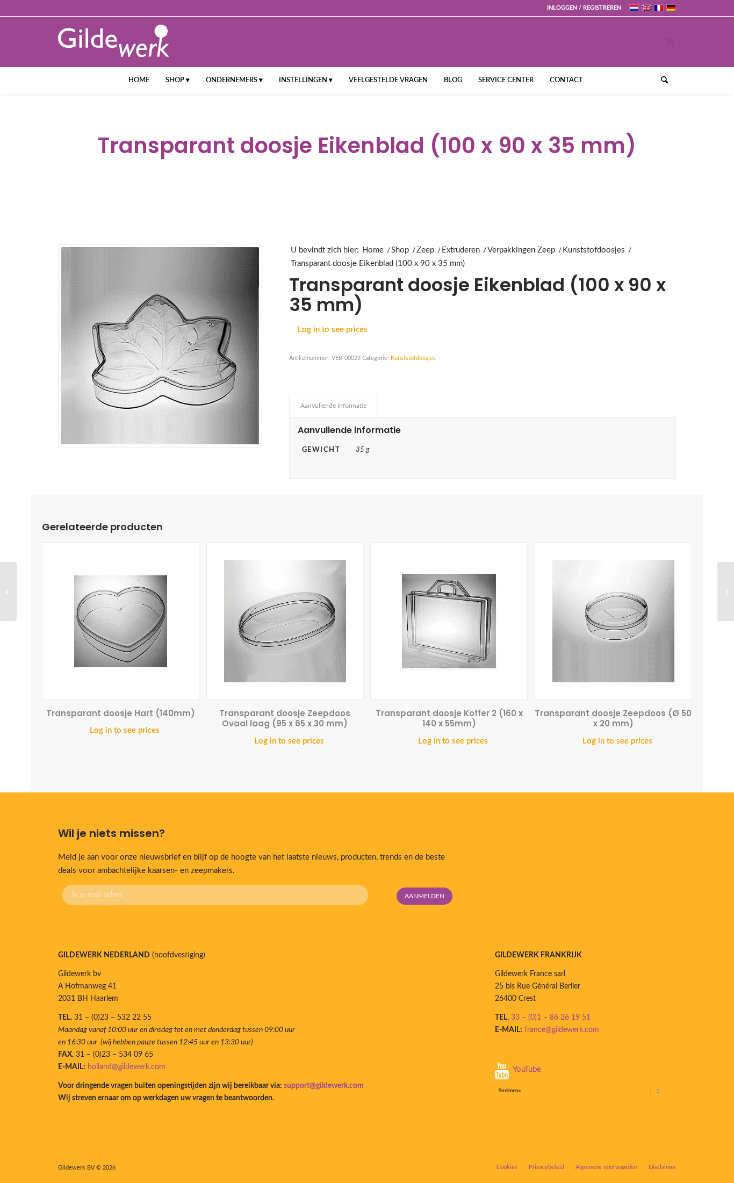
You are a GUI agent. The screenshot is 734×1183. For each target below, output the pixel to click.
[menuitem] (581, 8)
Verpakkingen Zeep (521, 250)
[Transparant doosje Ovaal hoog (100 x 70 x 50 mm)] (8, 591)
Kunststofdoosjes (594, 250)
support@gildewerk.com (324, 1086)
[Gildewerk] (113, 41)
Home (373, 250)
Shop (400, 250)
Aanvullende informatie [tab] (333, 405)
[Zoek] (661, 80)
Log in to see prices (333, 330)
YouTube (527, 1069)
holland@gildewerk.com (126, 1067)
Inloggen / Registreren (584, 8)
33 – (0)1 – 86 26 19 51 (551, 1017)
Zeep (425, 250)
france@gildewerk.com (561, 1030)
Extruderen (461, 250)
